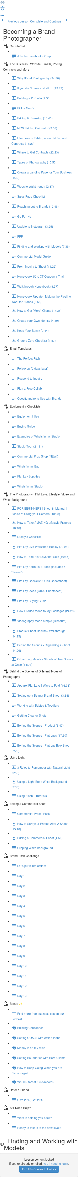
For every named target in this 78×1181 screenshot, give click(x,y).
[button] (2, 4)
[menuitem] (2, 9)
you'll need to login (55, 1163)
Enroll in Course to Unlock (39, 1169)
